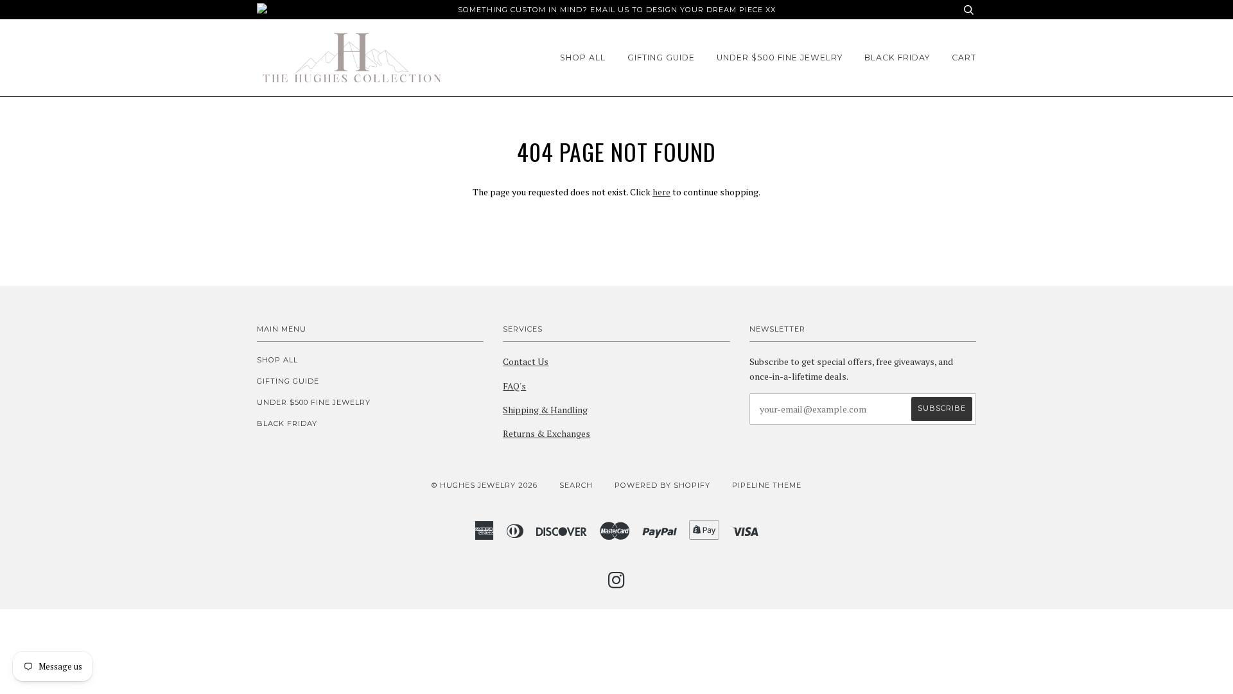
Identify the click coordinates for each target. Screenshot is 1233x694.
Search (576, 485)
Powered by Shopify (662, 485)
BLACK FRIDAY (897, 57)
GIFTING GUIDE (661, 57)
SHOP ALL (583, 57)
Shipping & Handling (545, 410)
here (661, 192)
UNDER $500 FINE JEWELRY (780, 57)
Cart (964, 57)
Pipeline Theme (766, 485)
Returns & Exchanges (546, 433)
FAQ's (514, 386)
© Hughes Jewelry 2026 (485, 485)
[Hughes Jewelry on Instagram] (616, 584)
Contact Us (525, 361)
